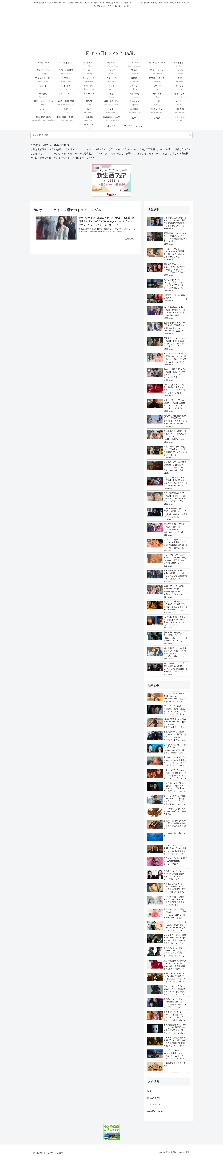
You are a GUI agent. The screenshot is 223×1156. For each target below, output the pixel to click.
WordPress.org (155, 1111)
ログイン (151, 1091)
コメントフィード (156, 1104)
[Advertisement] (111, 28)
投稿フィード (154, 1097)
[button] (190, 135)
